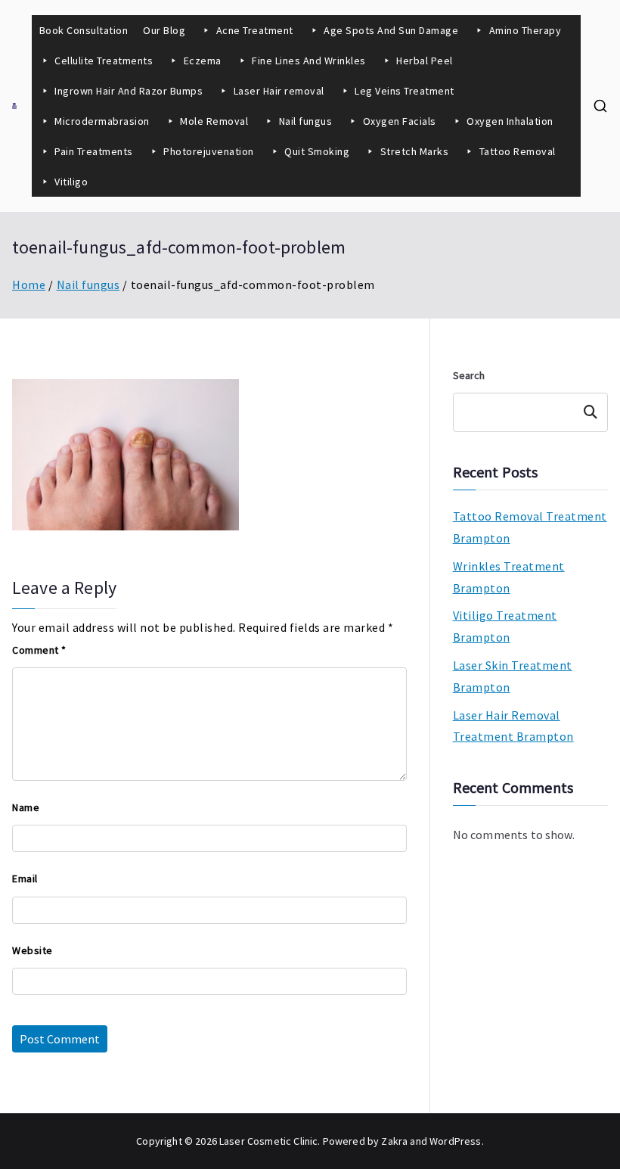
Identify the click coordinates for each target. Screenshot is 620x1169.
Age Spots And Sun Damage (391, 30)
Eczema (203, 60)
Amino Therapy (525, 30)
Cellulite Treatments (103, 60)
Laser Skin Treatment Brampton (512, 676)
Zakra (394, 1141)
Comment (39, 650)
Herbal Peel (424, 60)
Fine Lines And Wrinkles (309, 60)
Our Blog (164, 30)
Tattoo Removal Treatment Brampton (530, 527)
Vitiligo (71, 181)
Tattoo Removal (517, 151)
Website (32, 950)
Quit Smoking (316, 151)
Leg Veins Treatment (404, 91)
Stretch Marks (414, 151)
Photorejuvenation (208, 151)
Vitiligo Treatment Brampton (505, 626)
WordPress (455, 1141)
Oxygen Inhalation (511, 121)
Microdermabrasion (102, 121)
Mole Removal (214, 121)
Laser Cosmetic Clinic (268, 1141)
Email (25, 878)
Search (469, 375)
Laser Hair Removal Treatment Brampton (513, 726)
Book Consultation (84, 30)
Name (25, 807)
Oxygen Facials (399, 121)
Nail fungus (306, 121)
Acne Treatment (254, 30)
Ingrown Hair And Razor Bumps (128, 91)
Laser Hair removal (279, 91)
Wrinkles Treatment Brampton (509, 576)
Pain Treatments (93, 151)
